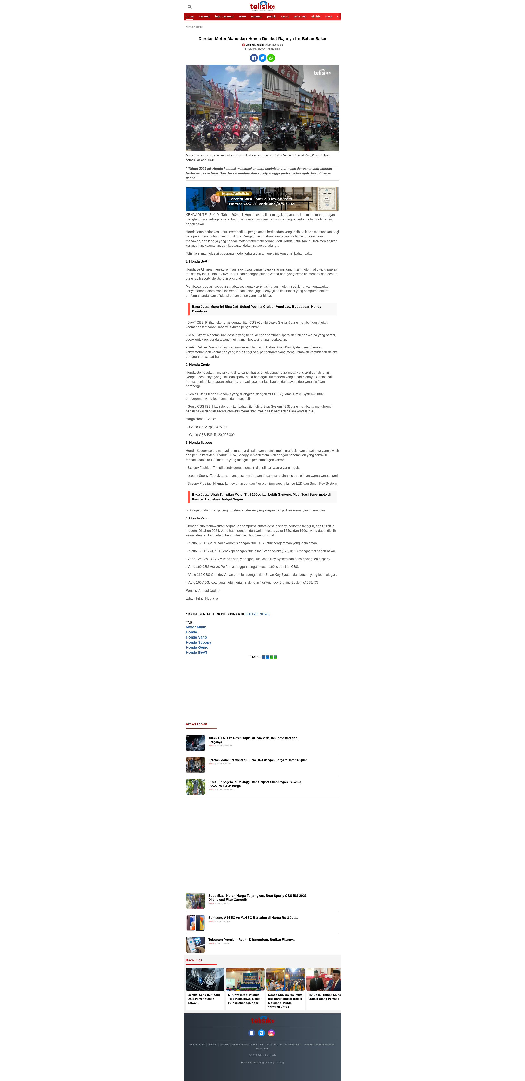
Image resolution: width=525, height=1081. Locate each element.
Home (190, 27)
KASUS (285, 16)
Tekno (199, 27)
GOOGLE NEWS (257, 614)
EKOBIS (316, 16)
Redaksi (224, 1044)
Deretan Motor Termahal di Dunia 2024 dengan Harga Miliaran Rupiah (257, 760)
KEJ (262, 1044)
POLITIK (271, 16)
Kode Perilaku (293, 1044)
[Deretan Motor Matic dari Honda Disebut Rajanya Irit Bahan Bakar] (254, 58)
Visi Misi (212, 1044)
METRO (242, 16)
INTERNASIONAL (224, 16)
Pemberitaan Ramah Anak (319, 1044)
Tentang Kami (197, 1044)
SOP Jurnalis (274, 1044)
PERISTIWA (300, 16)
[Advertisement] (262, 695)
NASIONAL (204, 16)
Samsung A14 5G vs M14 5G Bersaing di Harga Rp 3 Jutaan (254, 917)
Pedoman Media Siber (244, 1044)
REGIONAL (256, 16)
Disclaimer (262, 1048)
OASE (328, 16)
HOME (189, 16)
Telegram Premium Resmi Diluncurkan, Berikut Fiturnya (251, 939)
